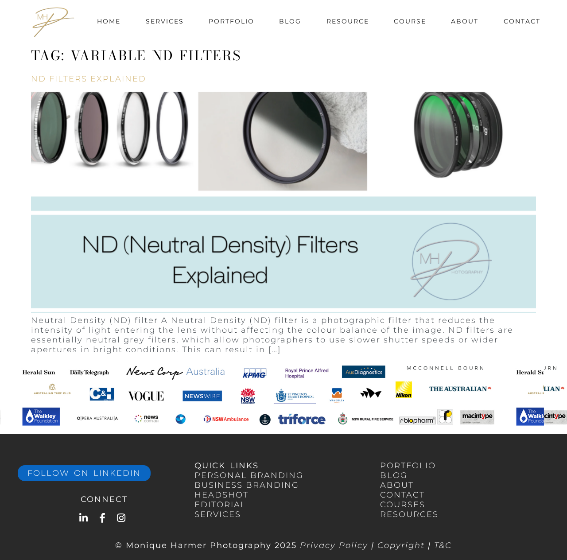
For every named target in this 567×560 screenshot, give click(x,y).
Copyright (401, 545)
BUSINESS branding (246, 485)
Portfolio (231, 21)
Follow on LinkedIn (84, 473)
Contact (522, 21)
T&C (443, 545)
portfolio (408, 466)
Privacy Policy (334, 545)
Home (108, 21)
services (217, 514)
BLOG (394, 475)
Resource (347, 21)
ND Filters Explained (88, 79)
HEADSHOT (221, 495)
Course (410, 21)
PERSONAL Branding (248, 475)
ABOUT (397, 485)
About (464, 21)
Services (165, 21)
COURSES (402, 504)
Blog (290, 21)
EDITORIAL (220, 504)
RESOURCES (409, 514)
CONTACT (402, 495)
